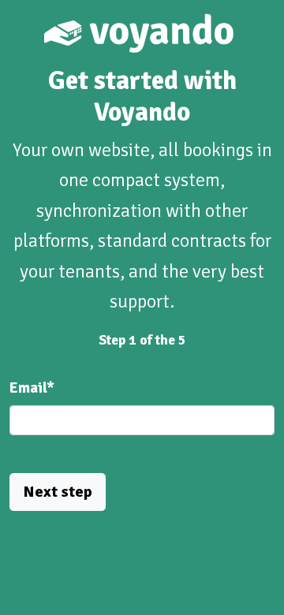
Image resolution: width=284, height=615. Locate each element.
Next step (57, 491)
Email (31, 387)
